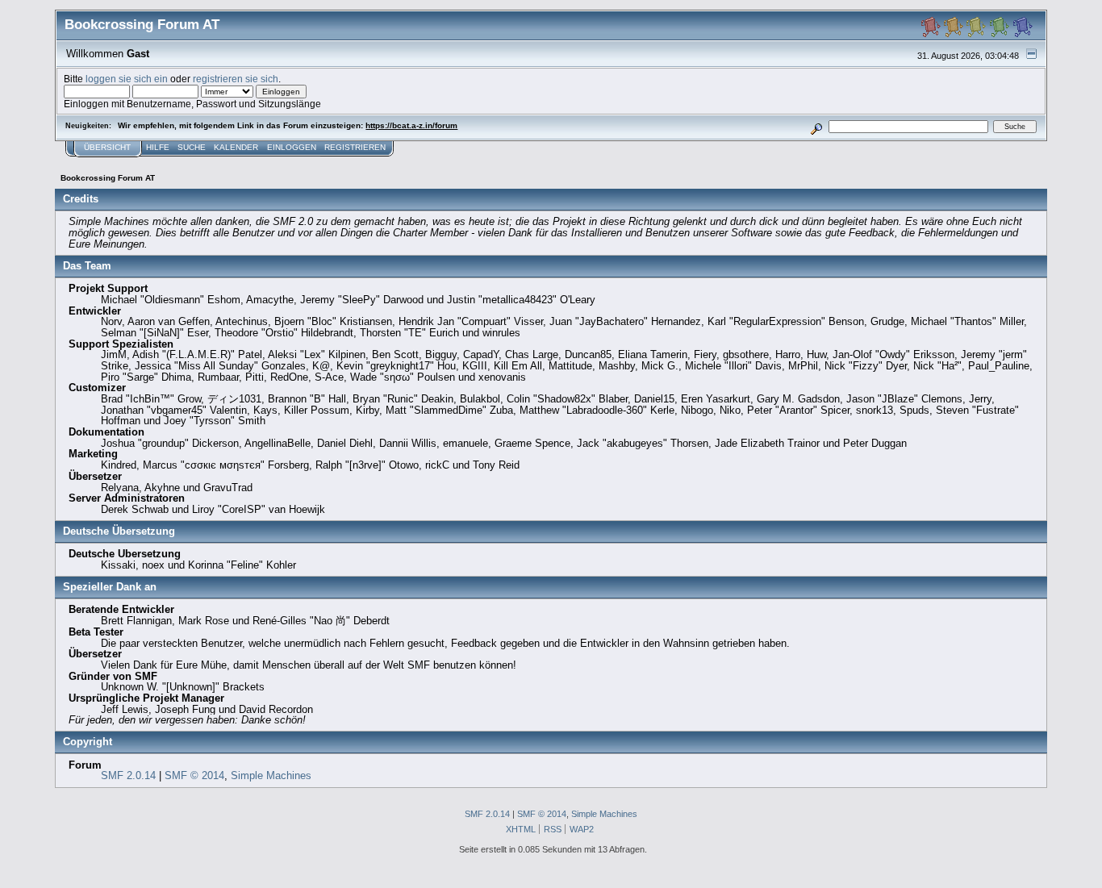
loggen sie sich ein (127, 78)
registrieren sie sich (235, 78)
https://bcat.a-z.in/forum (411, 125)
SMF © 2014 (194, 775)
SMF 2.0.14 (128, 775)
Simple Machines (271, 775)
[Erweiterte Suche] (816, 126)
